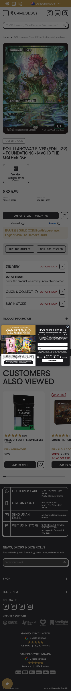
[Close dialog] (68, 327)
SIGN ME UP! (52, 360)
